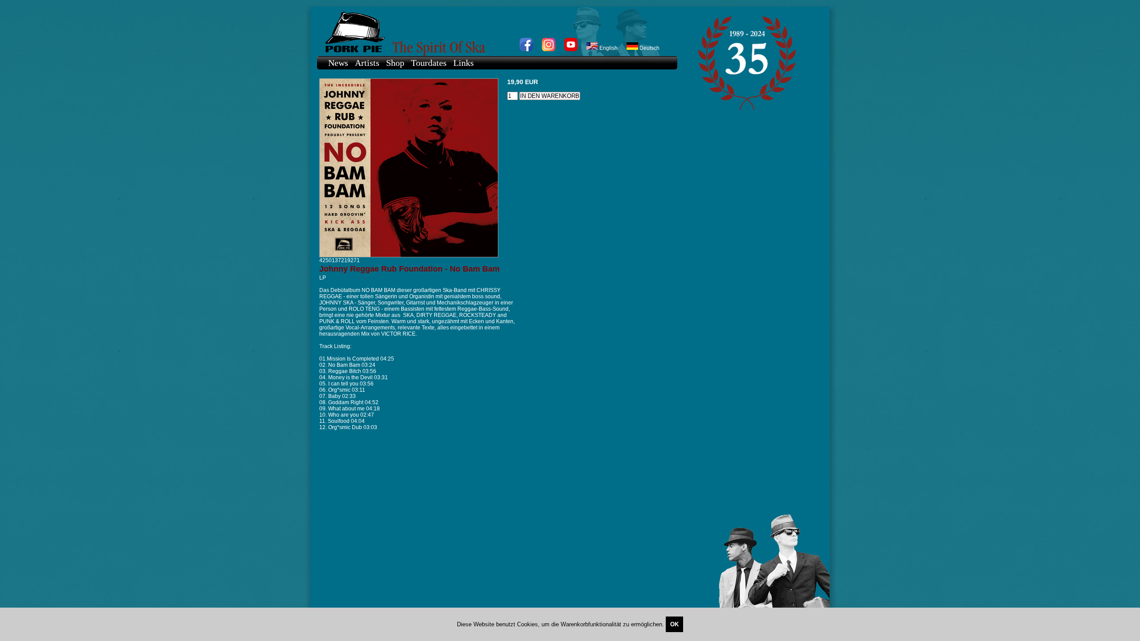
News (338, 63)
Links (463, 63)
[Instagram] (548, 49)
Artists (367, 63)
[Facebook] (526, 49)
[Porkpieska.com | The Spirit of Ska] (492, 31)
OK (674, 624)
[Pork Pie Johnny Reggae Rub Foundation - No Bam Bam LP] (408, 255)
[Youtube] (571, 49)
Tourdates (429, 63)
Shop (395, 63)
